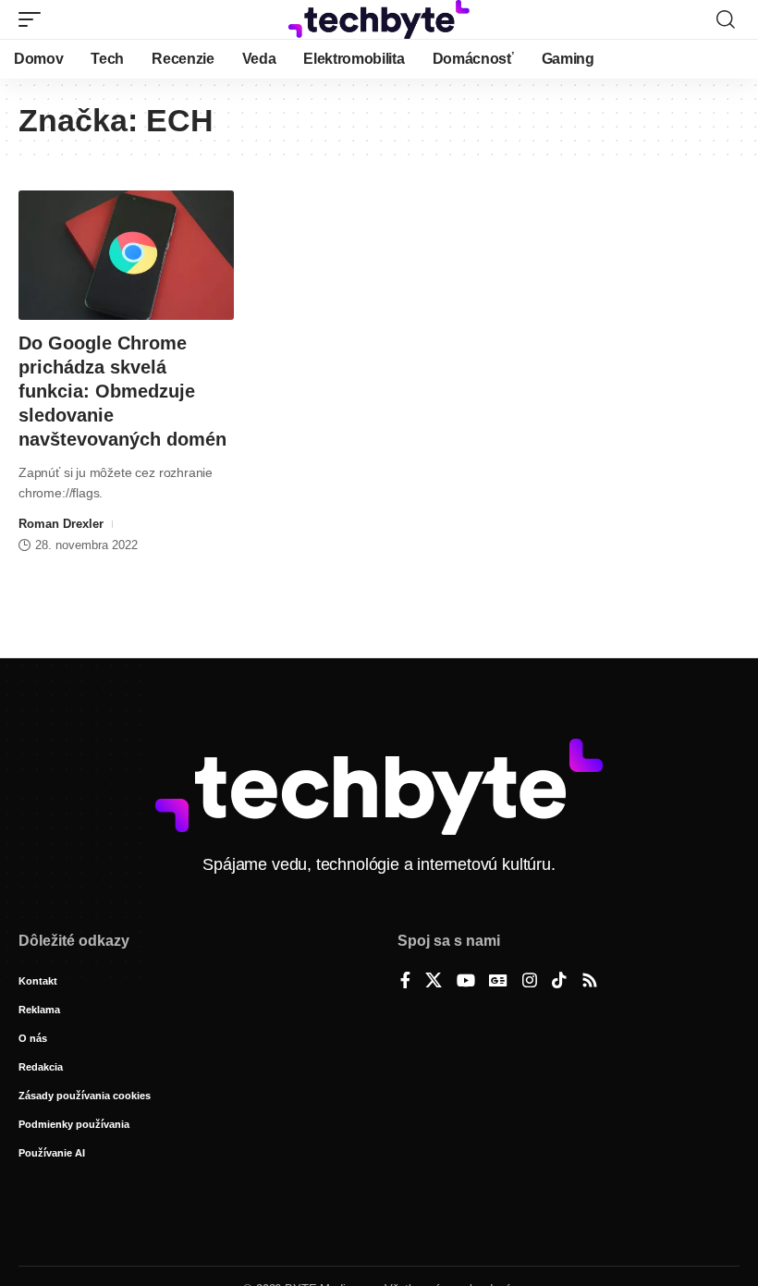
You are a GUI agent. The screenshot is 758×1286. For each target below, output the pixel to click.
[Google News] (498, 982)
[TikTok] (559, 982)
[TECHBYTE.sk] (379, 19)
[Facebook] (405, 982)
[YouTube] (466, 982)
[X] (433, 982)
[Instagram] (530, 982)
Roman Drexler (61, 524)
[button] (34, 19)
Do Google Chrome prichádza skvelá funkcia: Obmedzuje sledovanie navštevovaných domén (122, 391)
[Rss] (590, 982)
